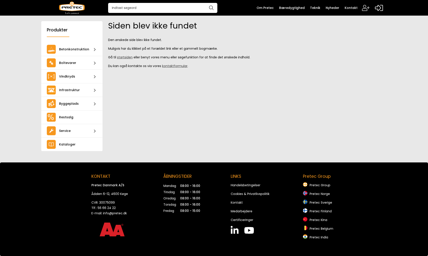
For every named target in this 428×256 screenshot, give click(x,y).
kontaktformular (174, 66)
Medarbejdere (241, 211)
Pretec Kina (318, 220)
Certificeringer (242, 220)
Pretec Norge (320, 194)
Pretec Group (320, 185)
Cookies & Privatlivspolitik (250, 194)
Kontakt (237, 202)
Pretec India (319, 237)
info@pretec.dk (115, 213)
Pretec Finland (321, 211)
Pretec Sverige (321, 202)
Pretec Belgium (321, 228)
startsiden (125, 57)
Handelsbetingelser (245, 185)
